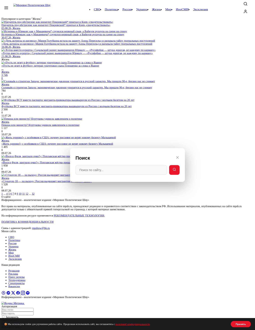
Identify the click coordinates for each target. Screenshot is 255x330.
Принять (241, 324)
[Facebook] (18, 294)
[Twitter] (13, 294)
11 (23, 193)
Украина (13, 246)
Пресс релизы (16, 277)
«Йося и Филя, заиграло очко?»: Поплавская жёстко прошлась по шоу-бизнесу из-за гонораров (57, 162)
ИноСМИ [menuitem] (182, 9)
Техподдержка (16, 280)
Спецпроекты (16, 283)
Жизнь (12, 249)
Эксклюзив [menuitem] (200, 9)
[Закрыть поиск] (177, 158)
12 (27, 193)
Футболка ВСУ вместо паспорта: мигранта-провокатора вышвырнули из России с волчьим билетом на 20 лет (66, 106)
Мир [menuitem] (168, 9)
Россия (12, 243)
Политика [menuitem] (111, 9)
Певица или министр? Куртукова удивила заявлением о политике (40, 125)
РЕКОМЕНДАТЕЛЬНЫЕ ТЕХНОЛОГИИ (79, 215)
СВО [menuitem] (97, 9)
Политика (14, 240)
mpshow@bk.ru (41, 228)
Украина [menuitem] (141, 9)
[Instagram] (23, 294)
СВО (11, 237)
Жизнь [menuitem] (156, 9)
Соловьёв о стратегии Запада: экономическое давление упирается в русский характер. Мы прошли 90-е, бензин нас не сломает (76, 87)
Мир (11, 252)
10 (20, 193)
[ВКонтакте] (8, 294)
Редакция (13, 270)
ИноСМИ (14, 255)
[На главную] (32, 9)
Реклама (13, 273)
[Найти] (174, 170)
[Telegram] (28, 294)
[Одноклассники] (3, 294)
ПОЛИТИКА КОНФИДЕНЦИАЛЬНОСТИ (27, 221)
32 (33, 193)
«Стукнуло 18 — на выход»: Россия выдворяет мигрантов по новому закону (46, 181)
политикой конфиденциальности (132, 324)
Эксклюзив (15, 258)
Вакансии (14, 286)
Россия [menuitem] (127, 9)
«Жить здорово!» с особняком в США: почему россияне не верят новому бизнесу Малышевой (57, 143)
